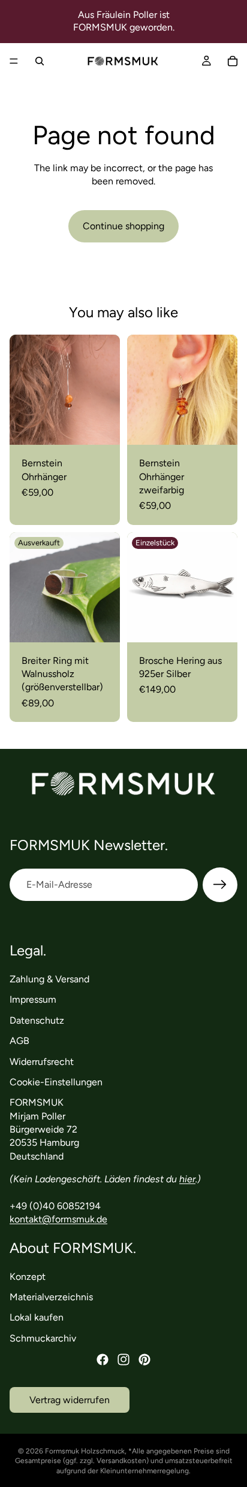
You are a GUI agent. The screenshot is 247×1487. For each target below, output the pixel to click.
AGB (19, 1040)
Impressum (33, 1000)
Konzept (28, 1276)
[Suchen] (39, 61)
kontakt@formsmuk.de (58, 1219)
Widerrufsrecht (42, 1061)
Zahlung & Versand (49, 979)
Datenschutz (37, 1020)
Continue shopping (123, 226)
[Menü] (14, 61)
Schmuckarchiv (43, 1338)
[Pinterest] (144, 1359)
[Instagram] (123, 1359)
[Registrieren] (220, 884)
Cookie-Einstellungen (56, 1082)
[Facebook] (102, 1359)
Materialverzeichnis (51, 1297)
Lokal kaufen (37, 1318)
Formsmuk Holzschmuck (85, 1451)
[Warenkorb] (232, 61)
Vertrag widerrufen (69, 1400)
